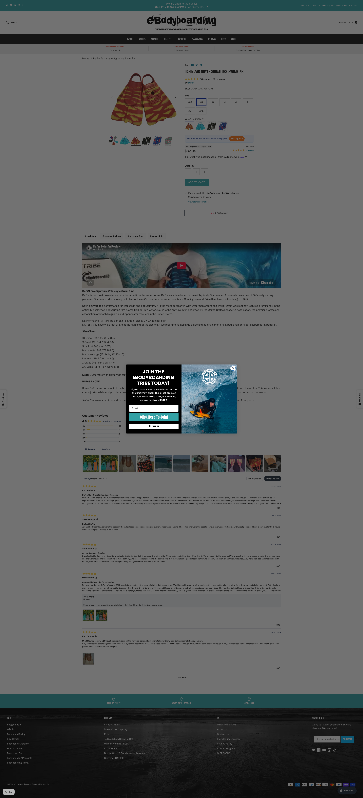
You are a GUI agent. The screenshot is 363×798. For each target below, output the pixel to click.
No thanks (154, 426)
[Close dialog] (233, 368)
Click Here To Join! (154, 417)
